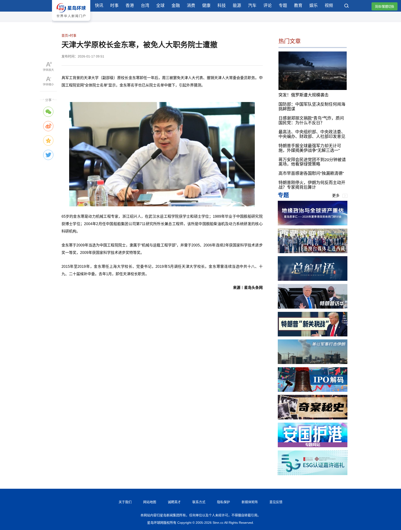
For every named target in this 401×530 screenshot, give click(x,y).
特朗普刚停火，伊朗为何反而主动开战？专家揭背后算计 (311, 185)
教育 (298, 5)
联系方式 (198, 502)
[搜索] (346, 6)
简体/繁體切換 (384, 6)
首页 (64, 35)
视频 (329, 5)
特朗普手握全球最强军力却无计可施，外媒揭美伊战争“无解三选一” (309, 148)
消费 (191, 5)
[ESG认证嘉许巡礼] (312, 474)
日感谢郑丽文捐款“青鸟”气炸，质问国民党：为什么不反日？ (311, 120)
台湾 (145, 5)
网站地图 (149, 502)
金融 (175, 5)
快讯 (99, 5)
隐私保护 (223, 502)
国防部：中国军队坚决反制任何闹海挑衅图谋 (311, 106)
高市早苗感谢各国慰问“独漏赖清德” (311, 173)
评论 (267, 5)
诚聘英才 (174, 502)
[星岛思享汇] (312, 224)
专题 (283, 5)
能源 (237, 5)
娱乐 (313, 5)
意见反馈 (275, 502)
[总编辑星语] (312, 279)
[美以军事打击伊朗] (312, 363)
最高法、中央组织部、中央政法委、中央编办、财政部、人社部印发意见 (311, 134)
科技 (221, 5)
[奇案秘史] (312, 418)
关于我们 (125, 502)
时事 (114, 5)
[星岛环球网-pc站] (71, 22)
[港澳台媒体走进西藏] (312, 252)
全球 (160, 5)
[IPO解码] (312, 391)
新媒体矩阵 (250, 502)
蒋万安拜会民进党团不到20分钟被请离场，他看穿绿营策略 (312, 162)
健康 (206, 5)
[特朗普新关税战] (312, 335)
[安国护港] (312, 446)
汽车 (252, 5)
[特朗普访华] (312, 307)
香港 (130, 5)
